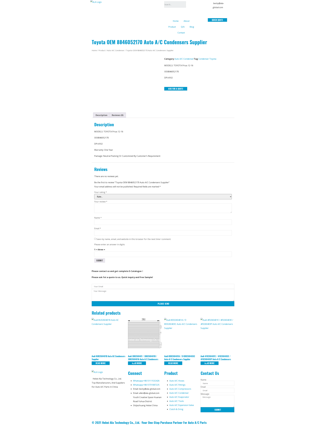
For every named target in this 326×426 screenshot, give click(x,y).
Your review (100, 202)
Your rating (100, 192)
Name (98, 218)
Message (205, 394)
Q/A (183, 26)
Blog (192, 26)
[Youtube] (145, 413)
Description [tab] (101, 115)
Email (97, 228)
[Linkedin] (138, 413)
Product (172, 26)
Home (176, 21)
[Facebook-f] (131, 413)
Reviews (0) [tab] (117, 115)
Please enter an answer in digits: (109, 244)
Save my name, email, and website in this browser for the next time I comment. (133, 239)
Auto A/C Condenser (115, 50)
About (186, 21)
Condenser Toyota (207, 58)
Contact (181, 32)
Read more (101, 363)
